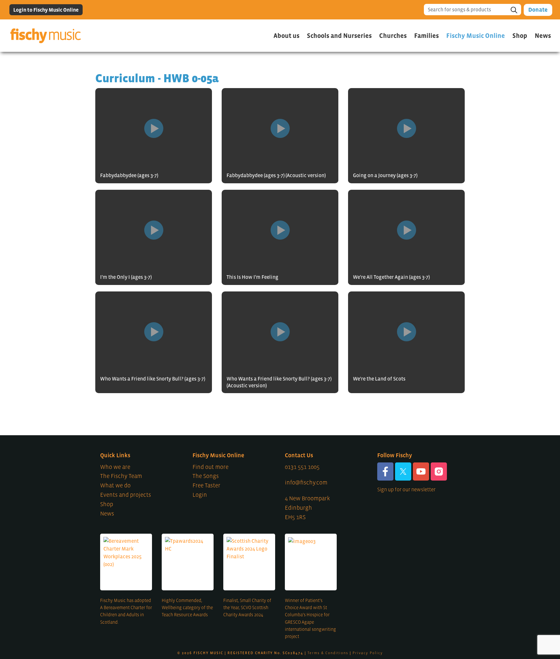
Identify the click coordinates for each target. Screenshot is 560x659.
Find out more (210, 467)
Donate (538, 9)
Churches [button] (393, 35)
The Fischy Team (121, 476)
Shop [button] (519, 35)
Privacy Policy (368, 653)
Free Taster (206, 485)
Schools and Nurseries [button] (339, 35)
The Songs (205, 476)
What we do (115, 485)
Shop (106, 504)
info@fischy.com (306, 482)
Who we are (115, 467)
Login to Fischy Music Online (46, 10)
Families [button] (426, 35)
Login (199, 495)
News (543, 35)
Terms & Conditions (328, 653)
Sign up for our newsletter (406, 489)
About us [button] (286, 35)
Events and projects (125, 495)
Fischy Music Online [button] (475, 35)
